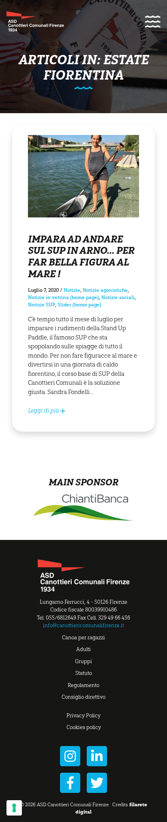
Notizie (72, 290)
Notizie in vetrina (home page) (63, 297)
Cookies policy (83, 727)
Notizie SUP (41, 305)
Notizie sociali (118, 297)
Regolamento (83, 685)
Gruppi (83, 661)
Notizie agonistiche (105, 290)
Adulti (83, 649)
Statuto (83, 673)
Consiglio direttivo (83, 697)
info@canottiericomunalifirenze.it (83, 625)
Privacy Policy (83, 715)
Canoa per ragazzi (83, 637)
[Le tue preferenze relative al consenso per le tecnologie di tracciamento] (14, 808)
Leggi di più (44, 410)
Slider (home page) (79, 305)
